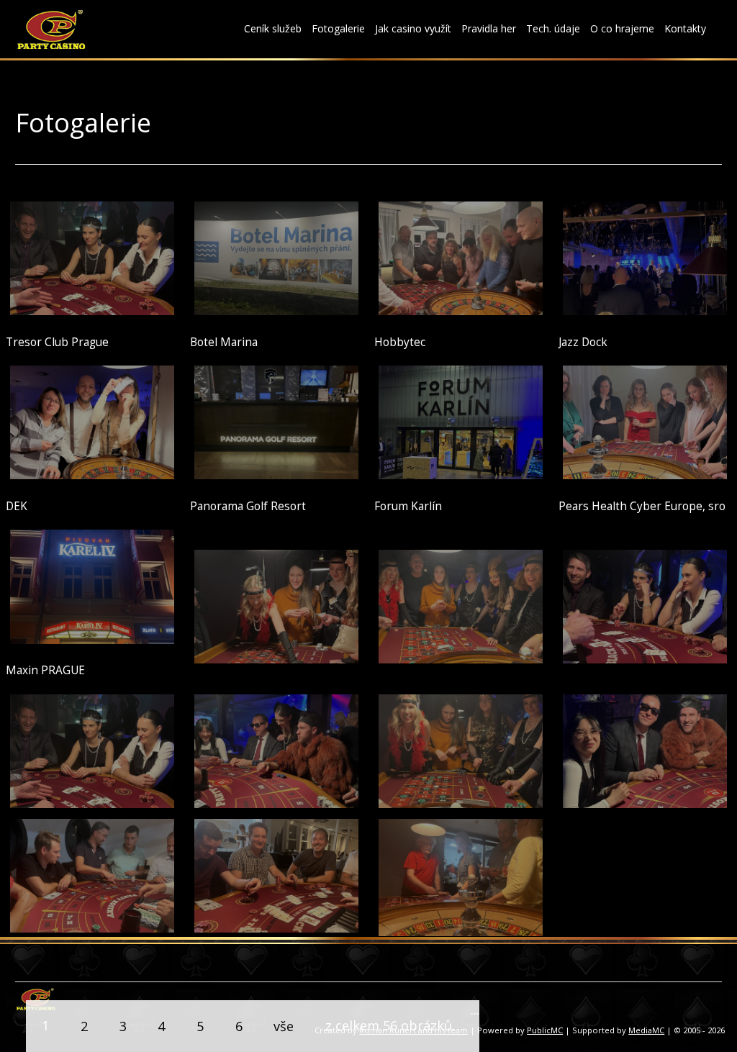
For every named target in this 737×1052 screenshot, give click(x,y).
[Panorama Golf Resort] (276, 421)
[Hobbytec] (461, 256)
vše (283, 1026)
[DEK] (92, 421)
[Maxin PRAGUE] (92, 585)
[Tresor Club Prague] (92, 256)
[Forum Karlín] (461, 421)
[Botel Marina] (276, 256)
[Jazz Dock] (645, 256)
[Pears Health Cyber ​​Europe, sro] (645, 421)
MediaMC (646, 1030)
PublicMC (545, 1030)
